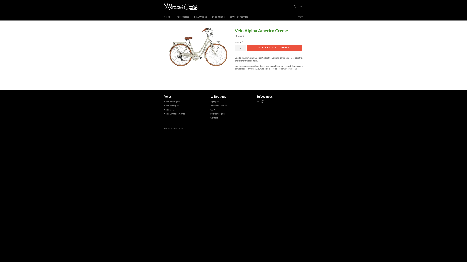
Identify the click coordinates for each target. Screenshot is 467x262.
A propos (214, 101)
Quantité (239, 42)
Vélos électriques (172, 101)
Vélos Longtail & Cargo (174, 113)
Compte (300, 17)
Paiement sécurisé (218, 105)
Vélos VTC (169, 109)
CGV (212, 109)
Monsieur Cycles (177, 128)
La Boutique (218, 17)
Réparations (200, 17)
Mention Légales (217, 113)
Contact (214, 117)
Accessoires (183, 17)
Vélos (167, 17)
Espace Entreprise (239, 17)
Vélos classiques (171, 105)
